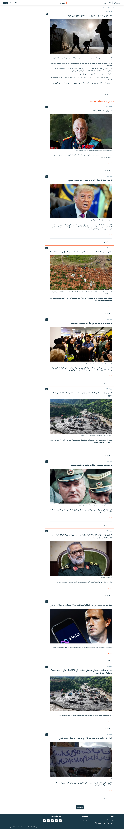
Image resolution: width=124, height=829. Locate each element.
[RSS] (44, 820)
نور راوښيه (80, 807)
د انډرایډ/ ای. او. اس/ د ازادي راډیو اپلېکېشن (103, 823)
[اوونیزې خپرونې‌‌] (10, 3)
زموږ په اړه (85, 820)
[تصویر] (15, 3)
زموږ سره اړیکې (110, 820)
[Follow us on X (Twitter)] (56, 820)
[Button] (107, 95)
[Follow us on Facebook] (60, 820)
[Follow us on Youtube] (52, 820)
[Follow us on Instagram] (48, 820)
